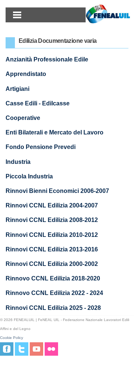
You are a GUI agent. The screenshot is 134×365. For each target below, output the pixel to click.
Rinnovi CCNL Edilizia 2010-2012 (52, 235)
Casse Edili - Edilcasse (38, 103)
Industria (18, 162)
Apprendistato (26, 74)
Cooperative (23, 118)
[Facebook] (6, 349)
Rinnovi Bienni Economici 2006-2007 (57, 191)
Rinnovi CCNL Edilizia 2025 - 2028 (53, 308)
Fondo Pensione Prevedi (41, 147)
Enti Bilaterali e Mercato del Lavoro (54, 132)
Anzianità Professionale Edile (47, 59)
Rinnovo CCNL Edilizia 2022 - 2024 (54, 293)
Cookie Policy (11, 338)
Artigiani (17, 89)
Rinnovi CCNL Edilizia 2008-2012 (52, 220)
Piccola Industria (29, 176)
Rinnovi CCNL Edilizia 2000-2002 (52, 264)
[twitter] (21, 349)
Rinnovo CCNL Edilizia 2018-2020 (53, 278)
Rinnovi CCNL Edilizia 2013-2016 (52, 249)
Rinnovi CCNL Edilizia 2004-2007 (52, 205)
